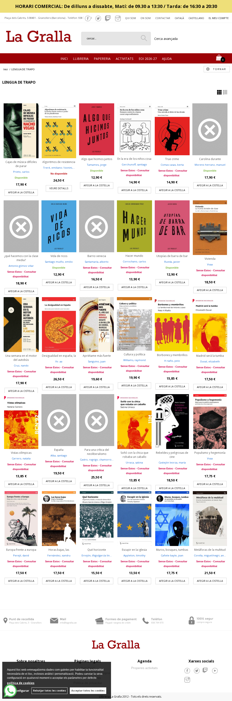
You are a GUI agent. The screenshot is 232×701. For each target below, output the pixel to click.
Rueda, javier (172, 261)
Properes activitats (144, 668)
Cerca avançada (166, 38)
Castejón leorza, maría (172, 462)
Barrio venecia (96, 256)
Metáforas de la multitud (210, 550)
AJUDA (167, 58)
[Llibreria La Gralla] (39, 48)
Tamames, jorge (96, 164)
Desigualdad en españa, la (59, 356)
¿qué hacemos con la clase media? (21, 258)
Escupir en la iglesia (134, 550)
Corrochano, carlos (134, 261)
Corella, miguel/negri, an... (210, 555)
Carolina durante (210, 159)
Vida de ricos (59, 256)
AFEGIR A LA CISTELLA (21, 192)
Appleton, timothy (134, 555)
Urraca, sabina (134, 462)
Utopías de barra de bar (172, 256)
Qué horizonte (96, 550)
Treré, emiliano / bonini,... (59, 167)
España (58, 450)
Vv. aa (58, 361)
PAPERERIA (102, 58)
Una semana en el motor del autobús (21, 358)
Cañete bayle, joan (172, 555)
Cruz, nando (21, 365)
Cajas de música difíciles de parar (21, 164)
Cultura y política (134, 354)
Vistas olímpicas (21, 453)
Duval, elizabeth (210, 361)
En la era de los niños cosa (134, 159)
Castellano (196, 18)
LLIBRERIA (81, 58)
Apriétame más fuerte (97, 356)
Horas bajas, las (58, 550)
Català (179, 18)
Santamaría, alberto (97, 261)
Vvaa (210, 264)
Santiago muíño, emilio (59, 261)
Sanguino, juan (97, 361)
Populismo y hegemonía (209, 453)
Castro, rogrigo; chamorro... (97, 459)
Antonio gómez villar (21, 265)
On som (145, 18)
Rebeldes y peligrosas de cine (172, 455)
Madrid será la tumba (210, 356)
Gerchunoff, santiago (134, 164)
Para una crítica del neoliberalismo (97, 452)
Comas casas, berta (172, 164)
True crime (172, 159)
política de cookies (20, 683)
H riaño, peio (172, 360)
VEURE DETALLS (58, 188)
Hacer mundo (134, 256)
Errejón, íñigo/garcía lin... (97, 555)
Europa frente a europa (21, 550)
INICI (64, 58)
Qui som (130, 18)
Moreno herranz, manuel (210, 164)
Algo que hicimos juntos (96, 159)
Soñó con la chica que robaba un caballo (134, 455)
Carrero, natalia (21, 458)
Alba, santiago (59, 455)
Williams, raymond (134, 360)
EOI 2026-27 (148, 58)
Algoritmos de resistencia (58, 162)
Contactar (162, 18)
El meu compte (219, 18)
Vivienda (210, 259)
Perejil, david (21, 555)
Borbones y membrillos (172, 355)
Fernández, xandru (58, 555)
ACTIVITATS (124, 58)
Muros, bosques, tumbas (172, 550)
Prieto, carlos (21, 171)
